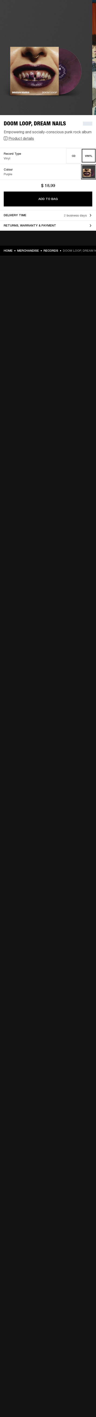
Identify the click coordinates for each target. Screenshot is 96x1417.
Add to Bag (48, 199)
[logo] (18, 18)
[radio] (73, 155)
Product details (21, 138)
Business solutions (79, 9)
